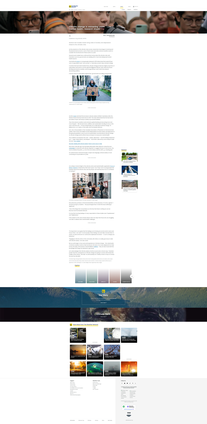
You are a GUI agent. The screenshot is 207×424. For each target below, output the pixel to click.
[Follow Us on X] (135, 383)
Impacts (80, 9)
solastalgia (72, 148)
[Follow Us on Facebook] (122, 383)
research (75, 168)
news (72, 9)
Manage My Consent (74, 389)
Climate (75, 9)
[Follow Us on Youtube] (127, 383)
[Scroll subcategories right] (132, 276)
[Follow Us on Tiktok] (130, 383)
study (74, 116)
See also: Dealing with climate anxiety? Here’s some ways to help (85, 144)
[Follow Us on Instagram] (124, 383)
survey (78, 61)
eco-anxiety (77, 141)
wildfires (96, 246)
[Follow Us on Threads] (132, 383)
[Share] (70, 36)
